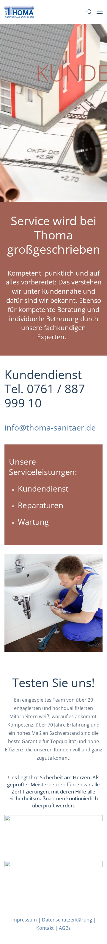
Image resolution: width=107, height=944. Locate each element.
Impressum (24, 919)
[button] (89, 12)
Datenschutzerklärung (67, 919)
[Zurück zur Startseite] (19, 12)
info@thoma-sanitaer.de (50, 427)
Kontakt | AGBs (53, 928)
